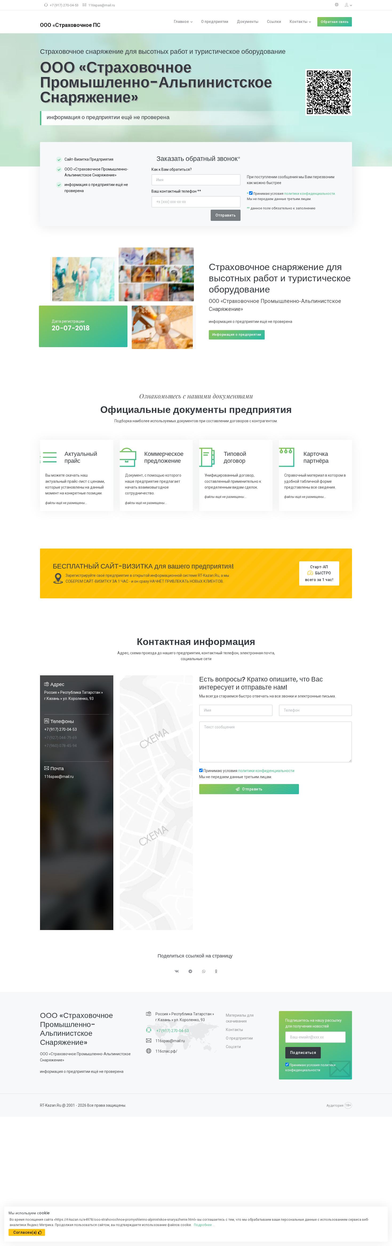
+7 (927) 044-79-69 (60, 738)
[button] (346, 5)
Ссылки (274, 21)
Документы (247, 21)
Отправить (252, 789)
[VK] (177, 972)
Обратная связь (335, 22)
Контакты (298, 21)
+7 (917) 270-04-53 (64, 5)
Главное (181, 21)
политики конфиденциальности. (310, 194)
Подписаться (303, 1052)
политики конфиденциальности (266, 771)
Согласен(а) (25, 1232)
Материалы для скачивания (240, 1018)
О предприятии (214, 21)
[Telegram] (190, 972)
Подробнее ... (204, 1225)
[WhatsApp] (203, 972)
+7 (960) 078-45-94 (60, 746)
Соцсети (233, 1047)
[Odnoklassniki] (216, 972)
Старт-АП (319, 573)
